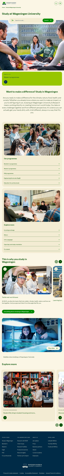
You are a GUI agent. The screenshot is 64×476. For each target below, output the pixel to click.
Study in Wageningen (7, 440)
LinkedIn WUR (51, 440)
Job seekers (36, 440)
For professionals (6, 455)
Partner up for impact (23, 455)
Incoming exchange (9, 230)
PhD (3, 452)
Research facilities (22, 446)
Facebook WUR (52, 446)
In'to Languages (8, 239)
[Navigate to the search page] (56, 3)
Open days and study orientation (13, 244)
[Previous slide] (56, 261)
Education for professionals (11, 183)
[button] (27, 286)
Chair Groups (20, 443)
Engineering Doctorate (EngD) (12, 178)
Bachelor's (5, 443)
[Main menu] (60, 3)
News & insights (21, 452)
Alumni (34, 449)
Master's (4, 446)
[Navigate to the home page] (9, 3)
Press (34, 443)
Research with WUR (22, 440)
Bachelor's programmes (10, 164)
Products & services (22, 449)
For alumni (7, 249)
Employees (35, 455)
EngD (3, 449)
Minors (6, 235)
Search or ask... (19, 20)
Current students (37, 452)
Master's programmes (10, 168)
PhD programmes (9, 173)
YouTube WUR (52, 443)
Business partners (37, 446)
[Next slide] (60, 261)
